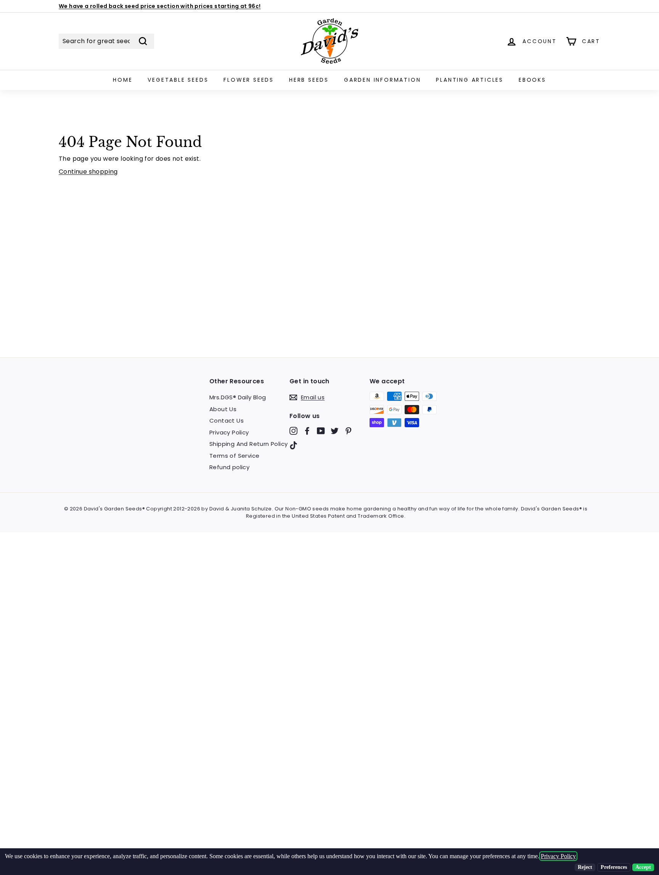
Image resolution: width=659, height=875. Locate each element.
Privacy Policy (229, 432)
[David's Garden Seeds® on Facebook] (307, 430)
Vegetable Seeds (178, 80)
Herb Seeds (309, 80)
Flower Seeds (248, 80)
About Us (222, 409)
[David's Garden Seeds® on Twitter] (335, 430)
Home (122, 80)
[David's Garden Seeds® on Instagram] (293, 430)
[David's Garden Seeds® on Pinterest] (348, 430)
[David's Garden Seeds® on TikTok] (293, 445)
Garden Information (382, 80)
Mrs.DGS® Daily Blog (237, 397)
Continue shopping (88, 171)
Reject (585, 867)
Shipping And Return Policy (248, 444)
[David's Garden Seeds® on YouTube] (321, 430)
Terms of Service (234, 456)
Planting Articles (469, 80)
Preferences (614, 867)
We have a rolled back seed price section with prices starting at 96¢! (160, 6)
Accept (643, 867)
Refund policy (229, 467)
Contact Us (226, 421)
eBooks (532, 80)
